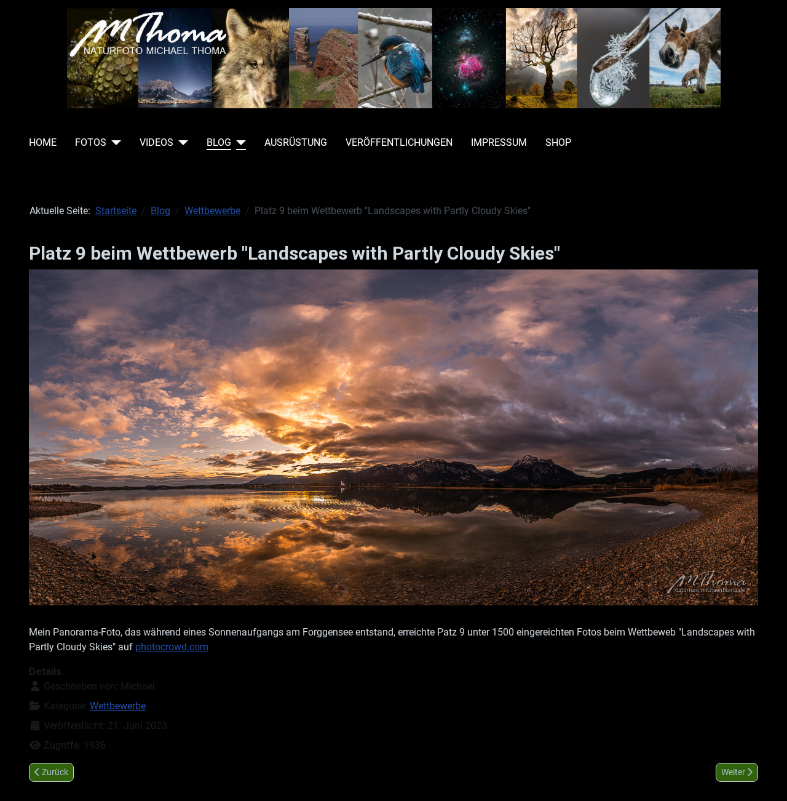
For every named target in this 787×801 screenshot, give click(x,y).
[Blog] (238, 142)
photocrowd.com (171, 647)
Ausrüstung (295, 142)
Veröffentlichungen (399, 142)
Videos (156, 142)
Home (43, 142)
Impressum (499, 142)
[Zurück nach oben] (765, 778)
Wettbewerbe (118, 706)
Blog (219, 142)
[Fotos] (113, 142)
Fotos (90, 142)
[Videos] (180, 142)
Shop (558, 142)
